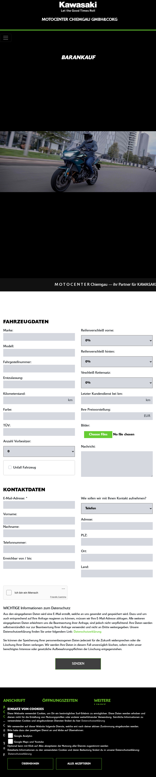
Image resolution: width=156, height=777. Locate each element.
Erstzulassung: (13, 378)
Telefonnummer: (14, 542)
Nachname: (11, 527)
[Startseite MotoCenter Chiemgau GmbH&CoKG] (78, 6)
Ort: (84, 551)
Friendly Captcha (58, 597)
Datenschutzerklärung (87, 631)
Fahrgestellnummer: (17, 362)
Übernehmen (30, 764)
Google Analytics (23, 736)
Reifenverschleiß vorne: (97, 330)
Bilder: (85, 425)
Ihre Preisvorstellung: (96, 409)
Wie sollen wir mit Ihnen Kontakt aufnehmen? (113, 498)
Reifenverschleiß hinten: (98, 351)
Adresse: (87, 519)
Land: (85, 567)
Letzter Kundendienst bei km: (102, 394)
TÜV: (7, 425)
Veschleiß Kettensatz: (96, 372)
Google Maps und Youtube (29, 742)
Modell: (8, 346)
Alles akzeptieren (79, 764)
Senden (78, 664)
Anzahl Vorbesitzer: (17, 441)
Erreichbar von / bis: (17, 558)
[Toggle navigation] (5, 38)
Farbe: (7, 409)
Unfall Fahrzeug (24, 467)
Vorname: (10, 514)
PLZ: (84, 535)
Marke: (8, 330)
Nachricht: (88, 446)
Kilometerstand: (14, 394)
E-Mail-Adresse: (15, 498)
